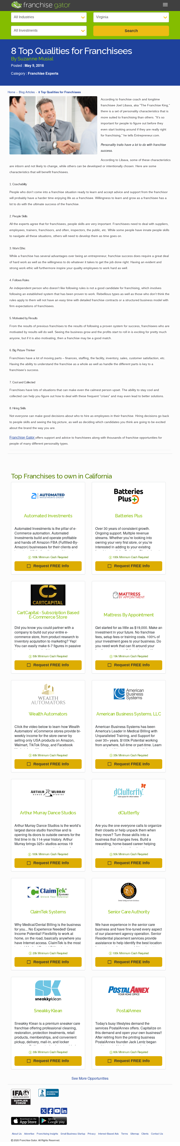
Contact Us (157, 1133)
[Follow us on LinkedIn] (64, 1110)
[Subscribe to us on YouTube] (57, 1110)
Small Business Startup (73, 1133)
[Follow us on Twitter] (50, 1110)
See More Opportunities (90, 1078)
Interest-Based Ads (108, 1133)
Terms (124, 1133)
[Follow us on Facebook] (44, 1110)
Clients (145, 1133)
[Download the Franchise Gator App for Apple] (25, 1121)
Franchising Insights (47, 1133)
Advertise (29, 1133)
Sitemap (134, 1133)
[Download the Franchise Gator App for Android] (53, 1121)
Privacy (92, 1133)
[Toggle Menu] (165, 4)
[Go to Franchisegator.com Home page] (40, 4)
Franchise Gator (22, 437)
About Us (17, 1133)
